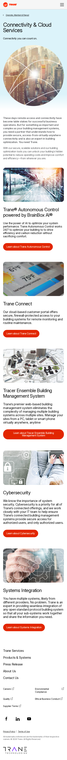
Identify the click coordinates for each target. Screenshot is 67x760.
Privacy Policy (9, 731)
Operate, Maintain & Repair (17, 15)
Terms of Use (24, 731)
